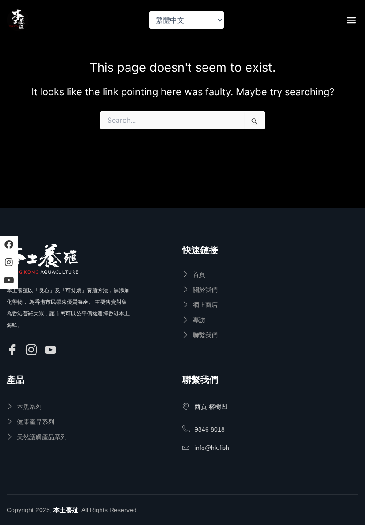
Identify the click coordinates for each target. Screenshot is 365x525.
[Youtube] (52, 351)
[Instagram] (33, 351)
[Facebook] (13, 351)
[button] (351, 20)
